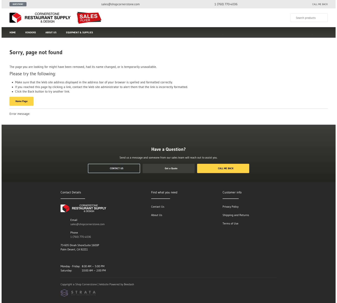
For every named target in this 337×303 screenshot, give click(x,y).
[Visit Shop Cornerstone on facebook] (62, 258)
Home (12, 32)
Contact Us (116, 168)
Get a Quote (171, 168)
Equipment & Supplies (79, 32)
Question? (18, 4)
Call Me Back (225, 168)
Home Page (21, 101)
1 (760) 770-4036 (80, 236)
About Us (51, 32)
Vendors (30, 32)
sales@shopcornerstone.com (87, 224)
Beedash (129, 284)
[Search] (323, 17)
